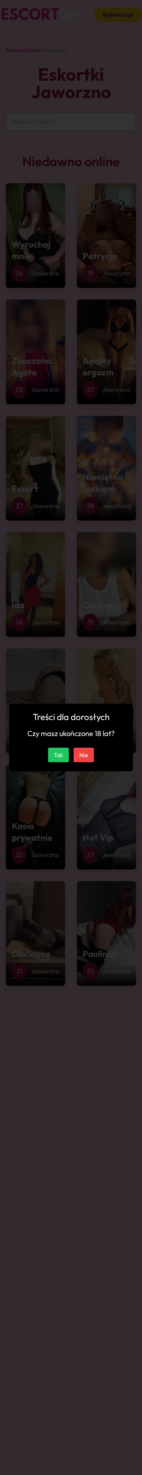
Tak (58, 755)
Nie (83, 755)
